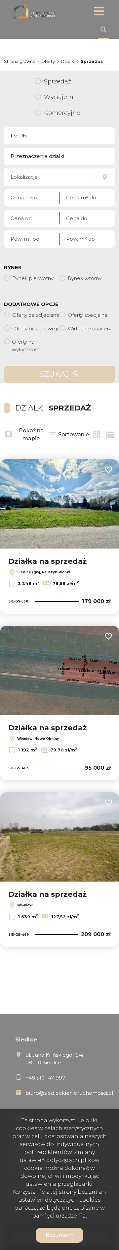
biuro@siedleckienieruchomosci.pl (69, 1093)
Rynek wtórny (84, 278)
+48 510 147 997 (45, 1078)
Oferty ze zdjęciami (35, 315)
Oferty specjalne (88, 315)
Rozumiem (59, 1235)
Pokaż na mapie (31, 434)
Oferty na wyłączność (26, 346)
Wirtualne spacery (89, 328)
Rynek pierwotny (33, 278)
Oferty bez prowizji (35, 328)
